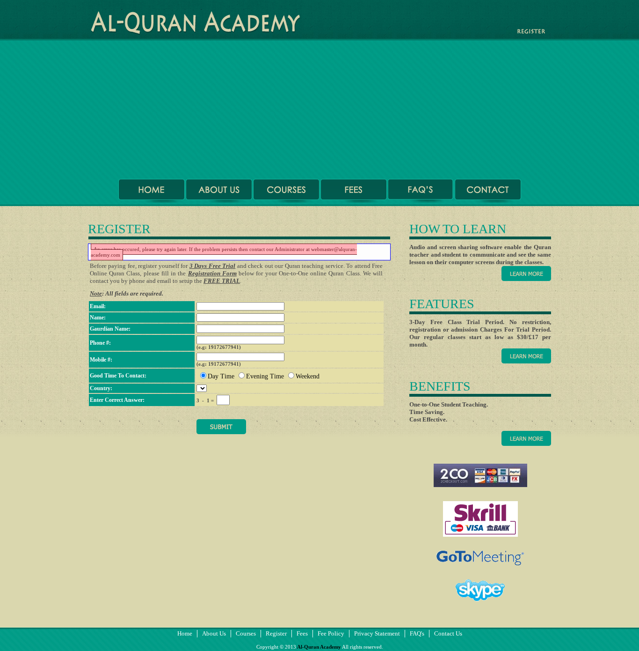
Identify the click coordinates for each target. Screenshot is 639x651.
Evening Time (265, 376)
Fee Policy (331, 633)
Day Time (221, 376)
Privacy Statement (377, 633)
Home (184, 633)
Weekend (308, 376)
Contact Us (448, 633)
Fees (302, 633)
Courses (246, 633)
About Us (214, 633)
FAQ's (417, 633)
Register (276, 633)
